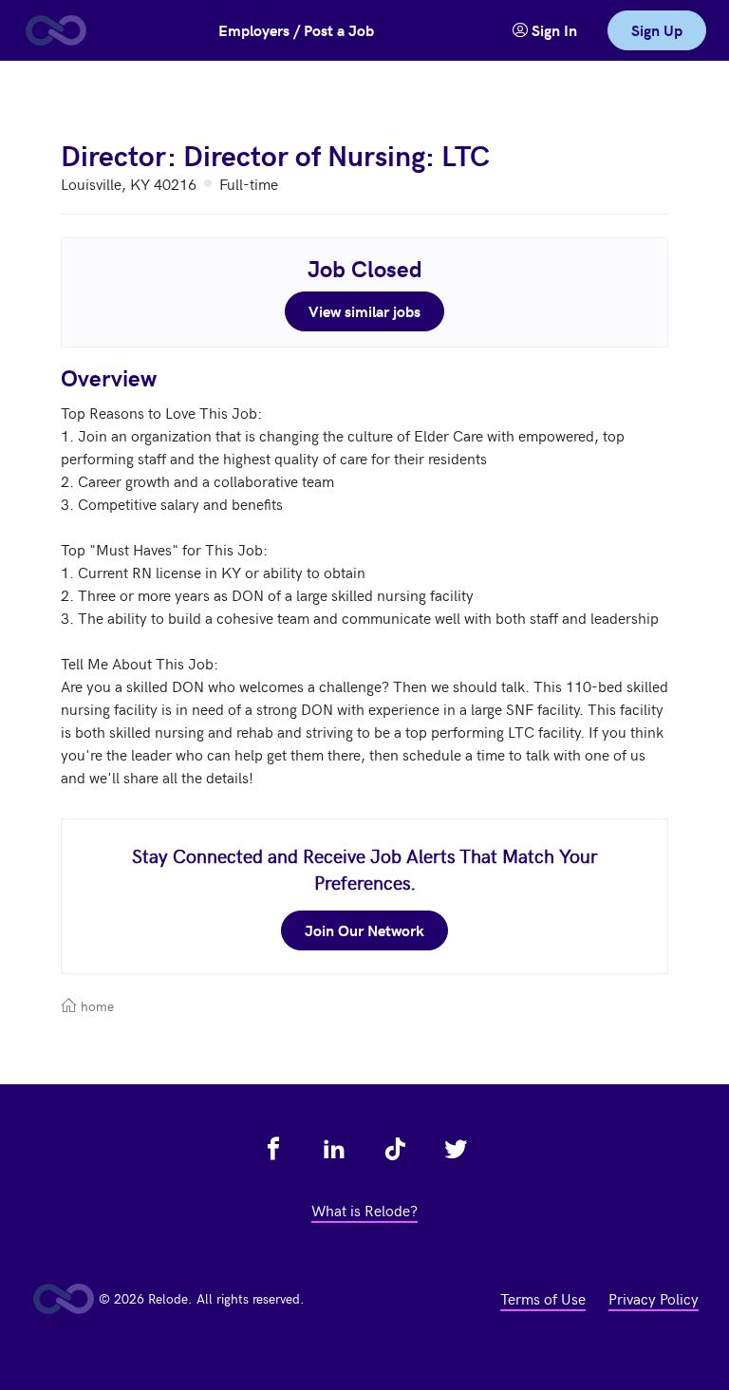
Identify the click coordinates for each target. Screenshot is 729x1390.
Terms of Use (543, 1297)
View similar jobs (364, 311)
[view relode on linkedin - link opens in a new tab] (334, 1149)
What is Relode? (364, 1209)
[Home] (55, 30)
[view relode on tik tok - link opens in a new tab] (395, 1149)
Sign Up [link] (656, 30)
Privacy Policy (653, 1297)
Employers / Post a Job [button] (296, 30)
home (95, 1006)
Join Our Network (364, 930)
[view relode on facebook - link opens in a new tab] (273, 1149)
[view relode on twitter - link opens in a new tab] (456, 1149)
